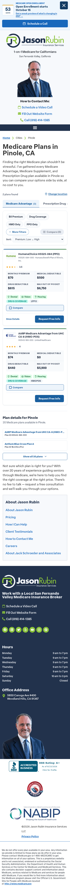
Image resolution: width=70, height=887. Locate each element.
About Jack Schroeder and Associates (33, 553)
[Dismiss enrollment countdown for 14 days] (64, 5)
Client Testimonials (19, 531)
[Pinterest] (46, 630)
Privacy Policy (30, 836)
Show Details (12, 319)
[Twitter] (19, 630)
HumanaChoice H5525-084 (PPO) (39, 254)
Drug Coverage (37, 216)
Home (6, 138)
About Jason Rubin (19, 510)
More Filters (19, 232)
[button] (35, 127)
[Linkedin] (12, 630)
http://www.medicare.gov (18, 883)
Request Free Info (49, 319)
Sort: (8, 239)
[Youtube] (32, 630)
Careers (11, 546)
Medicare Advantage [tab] (21, 203)
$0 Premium (16, 216)
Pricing (11, 517)
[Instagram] (39, 630)
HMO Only (14, 224)
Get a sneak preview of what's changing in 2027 (36, 14)
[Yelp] (25, 630)
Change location (57, 194)
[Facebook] (5, 630)
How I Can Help (16, 524)
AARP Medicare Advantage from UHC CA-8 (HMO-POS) (41, 335)
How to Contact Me (19, 538)
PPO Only (32, 224)
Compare (18, 307)
